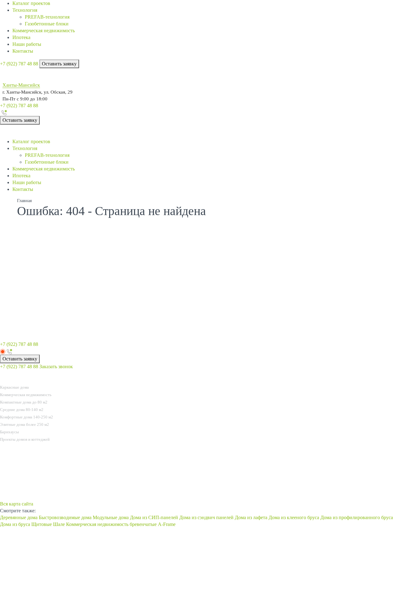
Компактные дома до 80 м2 (23, 402)
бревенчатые (143, 524)
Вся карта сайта (16, 503)
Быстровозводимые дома (65, 517)
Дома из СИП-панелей (154, 517)
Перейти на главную (307, 303)
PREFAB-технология (47, 17)
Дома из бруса (15, 524)
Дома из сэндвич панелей (206, 517)
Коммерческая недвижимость (43, 30)
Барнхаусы (9, 432)
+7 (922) (19, 63)
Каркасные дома (14, 387)
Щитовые (41, 524)
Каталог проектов (31, 3)
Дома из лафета (251, 517)
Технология (24, 10)
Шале (59, 524)
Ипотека (21, 37)
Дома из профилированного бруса (356, 517)
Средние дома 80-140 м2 (21, 409)
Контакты (22, 51)
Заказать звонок (56, 366)
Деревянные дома (19, 517)
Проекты (11, 379)
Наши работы (26, 44)
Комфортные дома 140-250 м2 (26, 417)
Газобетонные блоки (47, 23)
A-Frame (167, 524)
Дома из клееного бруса (294, 517)
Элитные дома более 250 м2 (24, 424)
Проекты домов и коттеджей (25, 439)
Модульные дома (111, 517)
